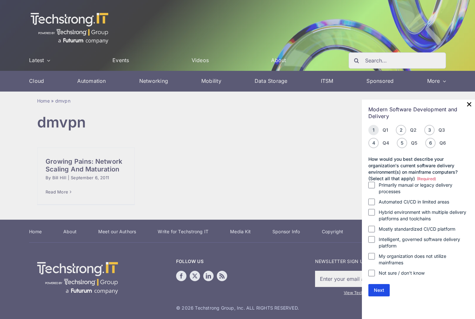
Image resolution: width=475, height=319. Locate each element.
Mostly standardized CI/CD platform (417, 229)
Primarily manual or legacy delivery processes (415, 188)
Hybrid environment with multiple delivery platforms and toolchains (422, 215)
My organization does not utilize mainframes (412, 259)
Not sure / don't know (402, 273)
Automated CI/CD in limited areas (414, 201)
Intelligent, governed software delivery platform (419, 242)
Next (379, 290)
